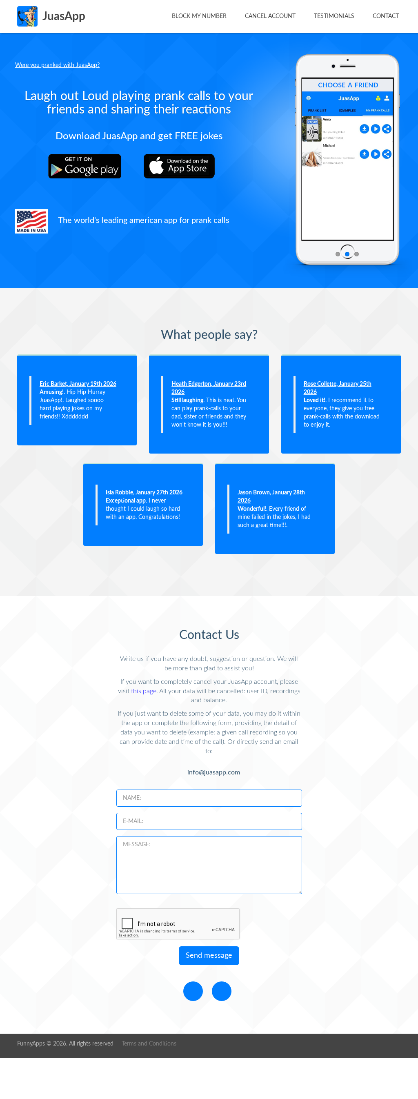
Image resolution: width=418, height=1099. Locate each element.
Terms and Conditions (149, 1044)
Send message (209, 955)
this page (143, 691)
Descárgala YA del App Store (184, 166)
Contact (386, 16)
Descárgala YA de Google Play (89, 166)
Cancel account (270, 16)
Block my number (199, 16)
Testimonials (334, 16)
